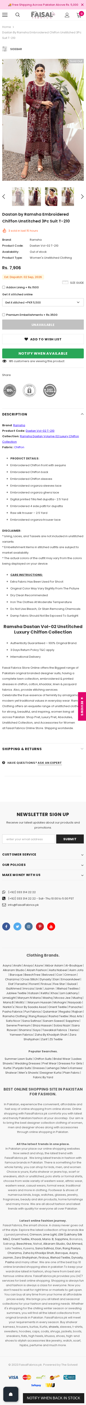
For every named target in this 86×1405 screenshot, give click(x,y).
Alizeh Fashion (37, 970)
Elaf (10, 984)
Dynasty (45, 979)
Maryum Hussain (40, 1002)
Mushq (77, 998)
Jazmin (49, 988)
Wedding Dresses (27, 1063)
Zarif (44, 1039)
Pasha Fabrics (12, 1012)
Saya (36, 1030)
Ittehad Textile (60, 1257)
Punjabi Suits (22, 1068)
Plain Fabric (71, 1073)
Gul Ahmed (74, 1244)
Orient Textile (57, 1007)
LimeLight (9, 998)
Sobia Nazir (62, 1025)
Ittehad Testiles (68, 988)
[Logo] (43, 14)
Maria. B (48, 1239)
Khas (54, 993)
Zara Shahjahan (25, 1257)
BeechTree (32, 975)
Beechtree (24, 1244)
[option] (43, 120)
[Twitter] (17, 926)
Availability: (10, 252)
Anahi (17, 965)
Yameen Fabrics (21, 1035)
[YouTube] (51, 926)
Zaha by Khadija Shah (38, 1253)
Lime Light (50, 1234)
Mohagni (60, 1002)
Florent (34, 984)
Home (6, 27)
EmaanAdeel (70, 979)
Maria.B (8, 1002)
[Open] (10, 1394)
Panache (75, 1007)
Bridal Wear (62, 1059)
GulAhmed (13, 988)
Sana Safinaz (31, 1021)
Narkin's (8, 1007)
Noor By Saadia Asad (31, 1007)
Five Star (59, 984)
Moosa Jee (62, 998)
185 (11, 361)
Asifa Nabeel (58, 970)
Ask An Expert (50, 763)
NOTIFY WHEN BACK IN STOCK (53, 1398)
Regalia (64, 1012)
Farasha (21, 984)
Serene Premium (18, 1025)
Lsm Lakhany (69, 993)
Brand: (6, 240)
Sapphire (72, 1021)
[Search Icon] (17, 15)
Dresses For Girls (70, 1063)
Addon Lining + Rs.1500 (22, 287)
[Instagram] (29, 926)
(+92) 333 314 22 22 (22, 892)
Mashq (47, 998)
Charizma (12, 979)
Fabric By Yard (43, 1077)
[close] (82, 5)
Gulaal (71, 984)
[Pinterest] (40, 926)
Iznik (39, 988)
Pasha (9, 1262)
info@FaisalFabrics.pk (23, 905)
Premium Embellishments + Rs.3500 (32, 315)
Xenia (74, 1030)
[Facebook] (6, 926)
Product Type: (12, 258)
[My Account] (67, 15)
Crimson (70, 975)
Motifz (20, 1002)
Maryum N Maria (29, 998)
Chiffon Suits (43, 1059)
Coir (59, 975)
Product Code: (12, 246)
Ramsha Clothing (15, 1016)
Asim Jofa (76, 970)
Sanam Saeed (53, 1021)
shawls (54, 1327)
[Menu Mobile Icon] (4, 15)
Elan (56, 979)
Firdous (46, 984)
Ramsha (36, 240)
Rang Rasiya (38, 1016)
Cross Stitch (29, 979)
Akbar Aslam (54, 965)
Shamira (25, 1030)
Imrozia (28, 988)
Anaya (28, 965)
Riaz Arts (76, 1016)
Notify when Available (43, 353)
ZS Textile (56, 1039)
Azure (39, 965)
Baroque (16, 975)
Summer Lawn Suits (18, 1059)
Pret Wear (49, 1063)
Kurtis (7, 1068)
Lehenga (53, 1068)
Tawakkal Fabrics (54, 1030)
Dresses (39, 1068)
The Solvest (69, 1365)
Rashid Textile (58, 1016)
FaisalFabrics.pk (30, 1365)
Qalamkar (50, 1012)
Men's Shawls (28, 1073)
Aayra (7, 965)
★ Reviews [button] (82, 706)
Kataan (33, 993)
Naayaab (75, 1002)
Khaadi (36, 1239)
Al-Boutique (73, 965)
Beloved (48, 975)
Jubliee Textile (16, 993)
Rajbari (77, 1012)
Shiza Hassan (42, 1025)
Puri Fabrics (32, 1012)
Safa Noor (13, 1021)
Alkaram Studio (14, 970)
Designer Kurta (50, 1073)
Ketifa (45, 993)
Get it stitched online (17, 294)
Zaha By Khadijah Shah (51, 1035)
